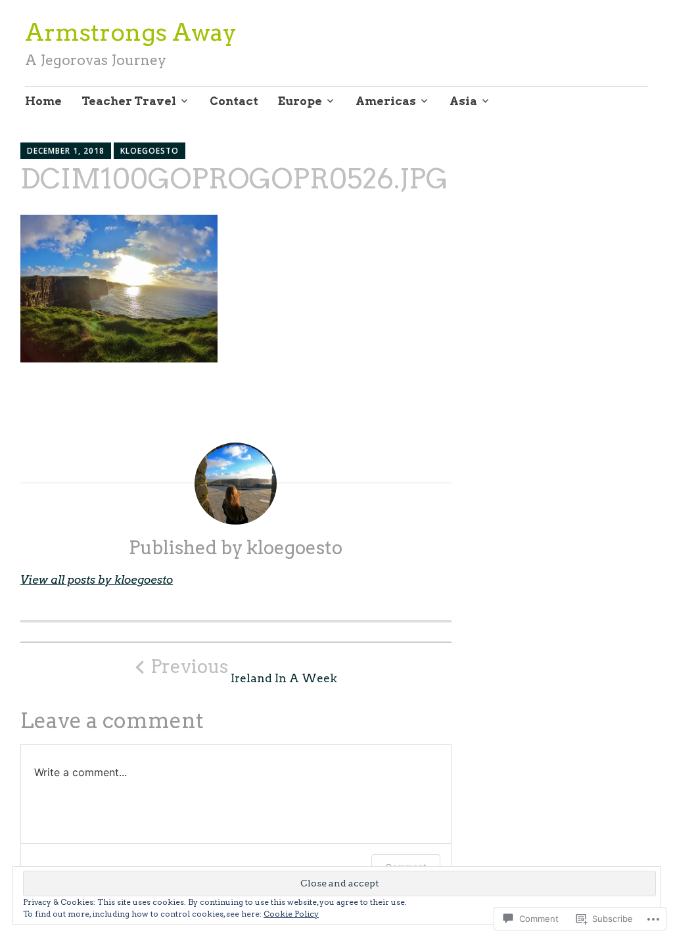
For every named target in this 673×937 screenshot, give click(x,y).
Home (43, 101)
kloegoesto (149, 150)
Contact (234, 101)
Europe (300, 101)
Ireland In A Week (244, 670)
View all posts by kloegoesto (96, 579)
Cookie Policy (291, 914)
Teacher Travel (128, 101)
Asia (463, 101)
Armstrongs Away (131, 32)
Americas (386, 101)
